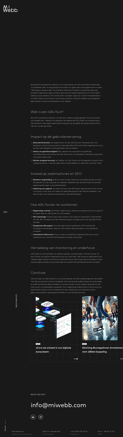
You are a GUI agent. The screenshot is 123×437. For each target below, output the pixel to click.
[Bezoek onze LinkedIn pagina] (33, 417)
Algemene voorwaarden (22, 434)
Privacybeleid (48, 434)
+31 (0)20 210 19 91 (79, 431)
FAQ (99, 434)
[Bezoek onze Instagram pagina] (40, 417)
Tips (43, 83)
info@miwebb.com (58, 405)
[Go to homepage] (5, 9)
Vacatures (75, 434)
